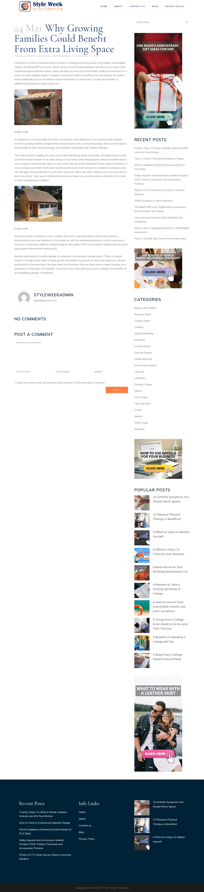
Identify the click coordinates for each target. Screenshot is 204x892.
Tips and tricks (142, 403)
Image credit (21, 131)
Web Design (141, 422)
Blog (81, 832)
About (82, 818)
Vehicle (138, 416)
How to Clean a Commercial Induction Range (159, 158)
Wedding (139, 429)
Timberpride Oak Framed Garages (89, 147)
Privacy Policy (87, 838)
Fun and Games (143, 352)
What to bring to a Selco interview (153, 200)
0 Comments (80, 55)
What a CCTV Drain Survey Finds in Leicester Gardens (45, 856)
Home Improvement (145, 365)
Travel (137, 409)
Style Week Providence (116, 887)
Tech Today (141, 397)
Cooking (138, 327)
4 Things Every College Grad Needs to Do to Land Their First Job (170, 624)
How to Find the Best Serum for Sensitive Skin (160, 238)
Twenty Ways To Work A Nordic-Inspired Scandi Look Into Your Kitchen (43, 814)
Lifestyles (41, 55)
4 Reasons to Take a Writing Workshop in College (166, 589)
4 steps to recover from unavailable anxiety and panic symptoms (169, 606)
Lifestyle (139, 371)
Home (82, 812)
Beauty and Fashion (145, 307)
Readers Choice (143, 384)
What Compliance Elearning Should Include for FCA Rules (45, 831)
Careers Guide (142, 320)
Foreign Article (142, 346)
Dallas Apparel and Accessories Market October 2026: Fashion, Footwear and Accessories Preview (161, 179)
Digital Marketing (143, 333)
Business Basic (142, 314)
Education (139, 339)
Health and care (143, 358)
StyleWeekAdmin (60, 55)
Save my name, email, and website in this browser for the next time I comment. (61, 382)
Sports (138, 390)
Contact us (85, 825)
